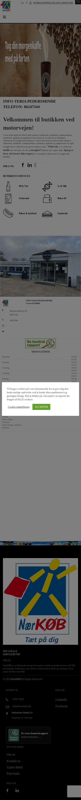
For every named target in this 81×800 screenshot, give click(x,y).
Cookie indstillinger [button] (18, 406)
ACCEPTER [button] (41, 406)
